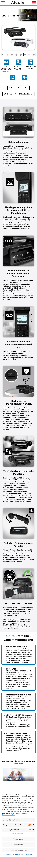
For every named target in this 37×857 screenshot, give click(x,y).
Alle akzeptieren (18, 839)
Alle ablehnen (18, 844)
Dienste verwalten (18, 834)
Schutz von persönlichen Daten (14, 854)
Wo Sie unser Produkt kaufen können (18, 94)
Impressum (29, 854)
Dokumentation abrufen (18, 88)
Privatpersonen (18, 774)
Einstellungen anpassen (19, 850)
